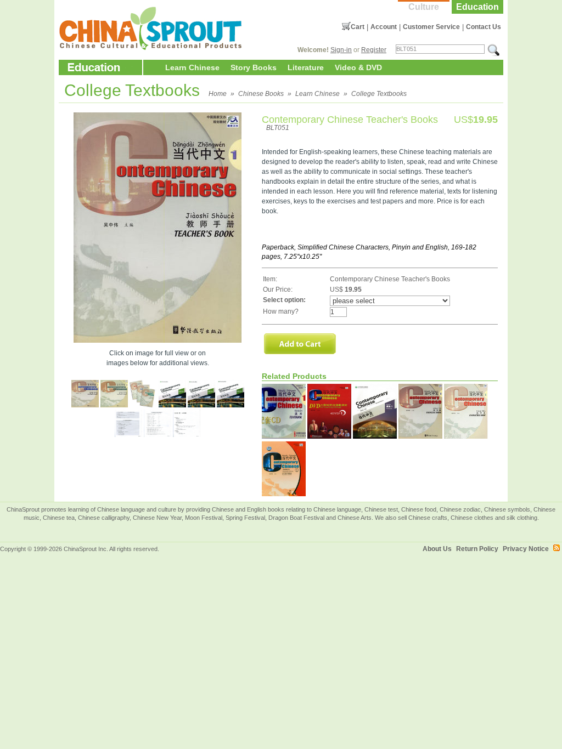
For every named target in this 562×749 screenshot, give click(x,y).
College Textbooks (379, 94)
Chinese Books (261, 94)
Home (218, 94)
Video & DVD (358, 67)
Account (383, 27)
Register (373, 50)
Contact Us (483, 27)
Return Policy (477, 549)
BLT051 (277, 128)
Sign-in (341, 50)
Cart (357, 27)
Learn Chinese (192, 67)
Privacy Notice (526, 549)
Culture (423, 7)
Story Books (254, 67)
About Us (437, 549)
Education (477, 7)
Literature (306, 67)
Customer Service (431, 27)
